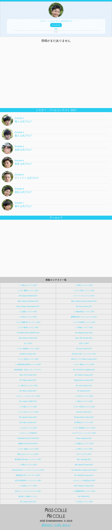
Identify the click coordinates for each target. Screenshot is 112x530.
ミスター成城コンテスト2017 (28, 449)
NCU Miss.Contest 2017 (28, 422)
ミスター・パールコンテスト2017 (28, 396)
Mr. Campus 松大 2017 (28, 501)
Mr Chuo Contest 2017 (84, 306)
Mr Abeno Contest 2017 (28, 354)
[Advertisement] (56, 87)
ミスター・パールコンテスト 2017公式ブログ (56, 26)
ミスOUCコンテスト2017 (84, 396)
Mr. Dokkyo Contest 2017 (84, 375)
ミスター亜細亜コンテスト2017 (84, 428)
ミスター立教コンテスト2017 (83, 290)
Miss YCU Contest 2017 (28, 375)
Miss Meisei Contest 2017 (84, 464)
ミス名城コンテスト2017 (28, 486)
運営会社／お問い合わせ (56, 525)
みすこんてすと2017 (84, 454)
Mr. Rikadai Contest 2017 (84, 333)
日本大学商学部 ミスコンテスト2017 (28, 480)
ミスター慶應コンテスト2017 (28, 290)
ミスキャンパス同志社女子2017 (84, 480)
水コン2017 (28, 343)
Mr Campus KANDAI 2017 (28, 296)
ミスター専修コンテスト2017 (83, 364)
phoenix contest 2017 (84, 412)
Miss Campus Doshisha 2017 (28, 301)
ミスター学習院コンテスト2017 (84, 322)
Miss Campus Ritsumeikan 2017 (28, 306)
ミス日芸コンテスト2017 (84, 501)
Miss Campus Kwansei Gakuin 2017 (84, 301)
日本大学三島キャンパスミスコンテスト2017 (28, 470)
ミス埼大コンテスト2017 (28, 317)
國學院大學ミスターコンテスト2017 (84, 317)
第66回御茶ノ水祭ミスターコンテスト (28, 370)
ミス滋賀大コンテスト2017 (84, 443)
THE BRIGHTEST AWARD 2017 (28, 333)
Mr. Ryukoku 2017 (83, 391)
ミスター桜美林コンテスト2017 (28, 348)
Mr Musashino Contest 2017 (84, 417)
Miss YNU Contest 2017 (83, 338)
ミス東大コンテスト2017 (84, 285)
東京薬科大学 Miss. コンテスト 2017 (28, 459)
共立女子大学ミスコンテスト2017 (84, 354)
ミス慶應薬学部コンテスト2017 (84, 491)
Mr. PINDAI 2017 (84, 496)
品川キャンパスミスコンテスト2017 (28, 491)
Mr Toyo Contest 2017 (84, 348)
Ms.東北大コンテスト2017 (84, 422)
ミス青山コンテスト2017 (28, 285)
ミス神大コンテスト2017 (84, 449)
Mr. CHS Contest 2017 (84, 385)
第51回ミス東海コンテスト (28, 496)
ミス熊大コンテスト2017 (84, 401)
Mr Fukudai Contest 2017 (28, 417)
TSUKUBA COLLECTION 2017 (28, 438)
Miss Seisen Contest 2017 (28, 338)
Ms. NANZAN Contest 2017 (84, 475)
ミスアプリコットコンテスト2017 (84, 433)
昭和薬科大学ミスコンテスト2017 (28, 475)
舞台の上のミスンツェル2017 (28, 454)
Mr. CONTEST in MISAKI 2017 (84, 370)
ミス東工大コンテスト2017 (28, 385)
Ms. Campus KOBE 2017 (28, 401)
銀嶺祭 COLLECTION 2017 (28, 443)
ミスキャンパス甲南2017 (28, 433)
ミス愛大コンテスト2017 (28, 464)
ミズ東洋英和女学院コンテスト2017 (28, 364)
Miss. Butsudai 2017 (84, 459)
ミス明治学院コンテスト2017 (83, 311)
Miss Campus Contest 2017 (84, 486)
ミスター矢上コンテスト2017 (28, 412)
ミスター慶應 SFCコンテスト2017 (28, 322)
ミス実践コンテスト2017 (84, 327)
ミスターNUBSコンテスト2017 (84, 407)
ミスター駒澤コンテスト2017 (28, 327)
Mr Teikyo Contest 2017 (28, 391)
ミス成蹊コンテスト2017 (28, 311)
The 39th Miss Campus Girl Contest (84, 470)
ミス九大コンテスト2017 (28, 428)
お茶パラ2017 (84, 343)
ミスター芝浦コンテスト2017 (28, 359)
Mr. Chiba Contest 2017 (28, 380)
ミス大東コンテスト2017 (28, 407)
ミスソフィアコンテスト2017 (83, 296)
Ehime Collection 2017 (84, 438)
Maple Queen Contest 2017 (84, 380)
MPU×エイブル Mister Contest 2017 (84, 359)
